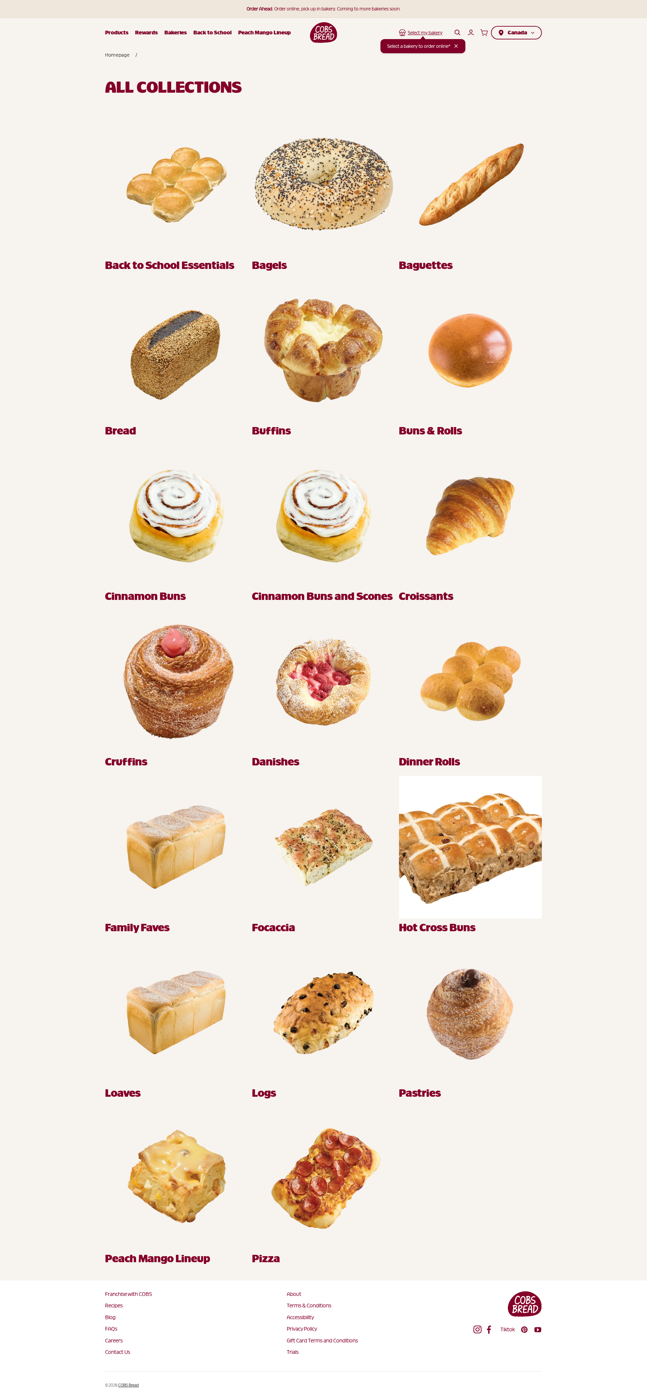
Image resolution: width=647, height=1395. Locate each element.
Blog (110, 1317)
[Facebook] (491, 1330)
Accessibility (300, 1317)
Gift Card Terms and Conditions (322, 1340)
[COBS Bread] (324, 32)
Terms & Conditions (309, 1305)
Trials (293, 1352)
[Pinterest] (524, 1330)
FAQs (111, 1329)
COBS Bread (128, 1385)
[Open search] (457, 32)
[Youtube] (538, 1330)
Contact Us (117, 1352)
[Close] (456, 46)
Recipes (114, 1305)
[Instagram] (477, 1330)
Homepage (117, 55)
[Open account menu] (470, 32)
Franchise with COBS (128, 1294)
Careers (114, 1340)
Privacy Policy (302, 1329)
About (294, 1294)
